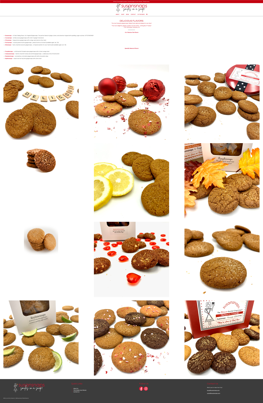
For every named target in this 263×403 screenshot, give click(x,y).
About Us (75, 388)
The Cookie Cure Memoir (79, 390)
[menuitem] (117, 14)
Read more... (146, 1)
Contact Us (76, 391)
